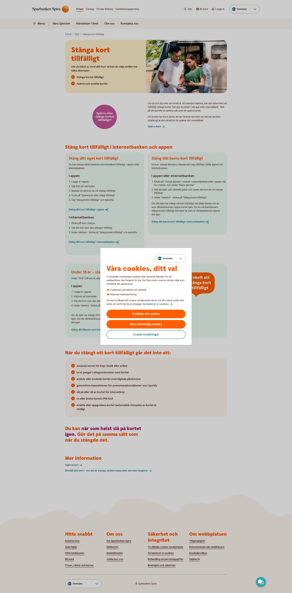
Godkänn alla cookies (146, 314)
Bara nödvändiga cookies (146, 324)
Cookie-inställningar (146, 334)
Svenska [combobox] (167, 258)
